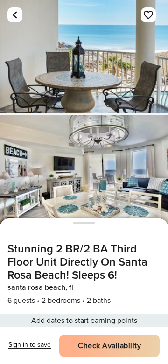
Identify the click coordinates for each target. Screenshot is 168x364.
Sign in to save (29, 345)
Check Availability (109, 345)
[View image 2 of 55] (84, 171)
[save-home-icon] (148, 14)
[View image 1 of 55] (84, 56)
